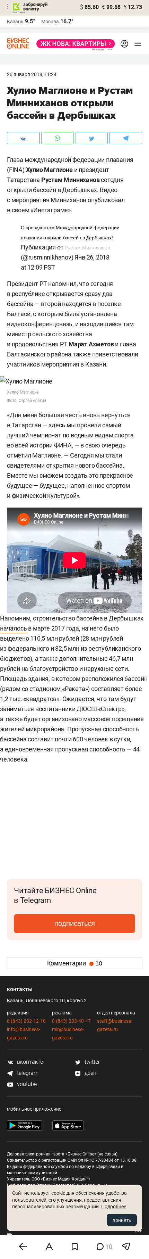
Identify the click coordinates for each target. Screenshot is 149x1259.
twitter (91, 1062)
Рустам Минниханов (87, 247)
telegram (27, 1073)
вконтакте (29, 1062)
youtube (26, 1084)
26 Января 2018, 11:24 (31, 74)
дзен (89, 1073)
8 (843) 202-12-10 (26, 1021)
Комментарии (74, 963)
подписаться (74, 923)
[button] (135, 794)
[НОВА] (73, 43)
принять (122, 1220)
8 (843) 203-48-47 (71, 1021)
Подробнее (113, 1206)
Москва (50, 21)
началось (13, 628)
